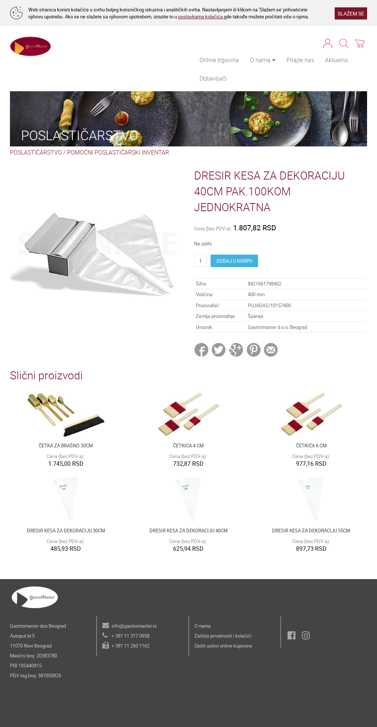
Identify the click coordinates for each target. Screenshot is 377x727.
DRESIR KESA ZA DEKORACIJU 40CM (188, 530)
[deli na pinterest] (254, 349)
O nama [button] (261, 60)
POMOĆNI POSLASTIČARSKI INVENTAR (118, 152)
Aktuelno (336, 60)
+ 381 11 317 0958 (130, 635)
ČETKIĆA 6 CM (311, 445)
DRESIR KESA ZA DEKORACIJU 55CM (311, 530)
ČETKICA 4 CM (188, 445)
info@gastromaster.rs (134, 626)
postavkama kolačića (201, 16)
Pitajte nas (300, 60)
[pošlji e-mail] (271, 349)
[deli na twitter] (219, 349)
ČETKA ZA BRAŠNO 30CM (66, 445)
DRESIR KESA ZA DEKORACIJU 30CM (66, 530)
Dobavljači (213, 78)
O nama (202, 626)
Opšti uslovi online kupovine (223, 645)
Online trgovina (219, 60)
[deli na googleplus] (236, 349)
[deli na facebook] (202, 349)
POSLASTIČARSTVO (36, 152)
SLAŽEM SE (351, 13)
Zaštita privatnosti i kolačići (222, 635)
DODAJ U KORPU (234, 261)
